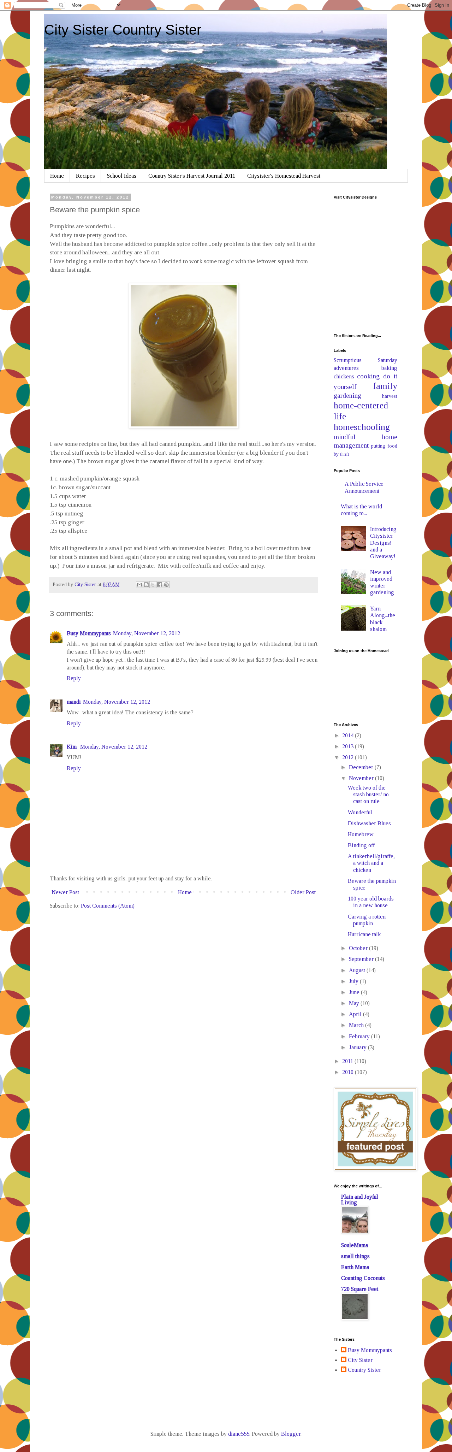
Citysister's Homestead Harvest (283, 176)
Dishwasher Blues (369, 823)
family (385, 386)
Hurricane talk (364, 934)
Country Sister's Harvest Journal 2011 (191, 176)
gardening (347, 395)
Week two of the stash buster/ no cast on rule (368, 794)
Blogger (291, 1434)
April (356, 1014)
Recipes (85, 176)
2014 (348, 735)
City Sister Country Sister (122, 29)
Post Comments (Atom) (108, 906)
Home (57, 176)
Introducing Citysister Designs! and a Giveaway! (383, 542)
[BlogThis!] (146, 584)
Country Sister (364, 1370)
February (360, 1036)
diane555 (238, 1434)
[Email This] (139, 584)
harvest (389, 396)
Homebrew (361, 834)
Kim (72, 747)
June (355, 992)
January (358, 1047)
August (358, 970)
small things (355, 1256)
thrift (344, 454)
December (362, 767)
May (355, 1003)
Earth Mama (355, 1267)
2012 (348, 757)
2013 (348, 746)
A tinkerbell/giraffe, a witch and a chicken (371, 863)
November (362, 778)
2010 (348, 1072)
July (354, 981)
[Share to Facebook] (159, 584)
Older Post (303, 892)
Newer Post (65, 892)
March (357, 1025)
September (362, 959)
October (359, 948)
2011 (348, 1061)
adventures (346, 368)
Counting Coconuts (363, 1278)
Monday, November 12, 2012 (146, 633)
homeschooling (362, 427)
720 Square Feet (359, 1289)
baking (389, 368)
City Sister (360, 1360)
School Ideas (121, 176)
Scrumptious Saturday (365, 360)
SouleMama (354, 1245)
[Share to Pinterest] (166, 584)
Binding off (361, 845)
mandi (74, 702)
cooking (368, 376)
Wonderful (360, 812)
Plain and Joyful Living (359, 1199)
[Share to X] (152, 584)
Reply (74, 678)
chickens (344, 376)
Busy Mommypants (89, 633)
